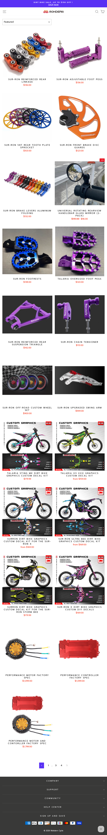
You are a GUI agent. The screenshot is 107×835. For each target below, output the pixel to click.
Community (53, 798)
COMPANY (52, 781)
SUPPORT (53, 789)
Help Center (53, 807)
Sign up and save (53, 816)
